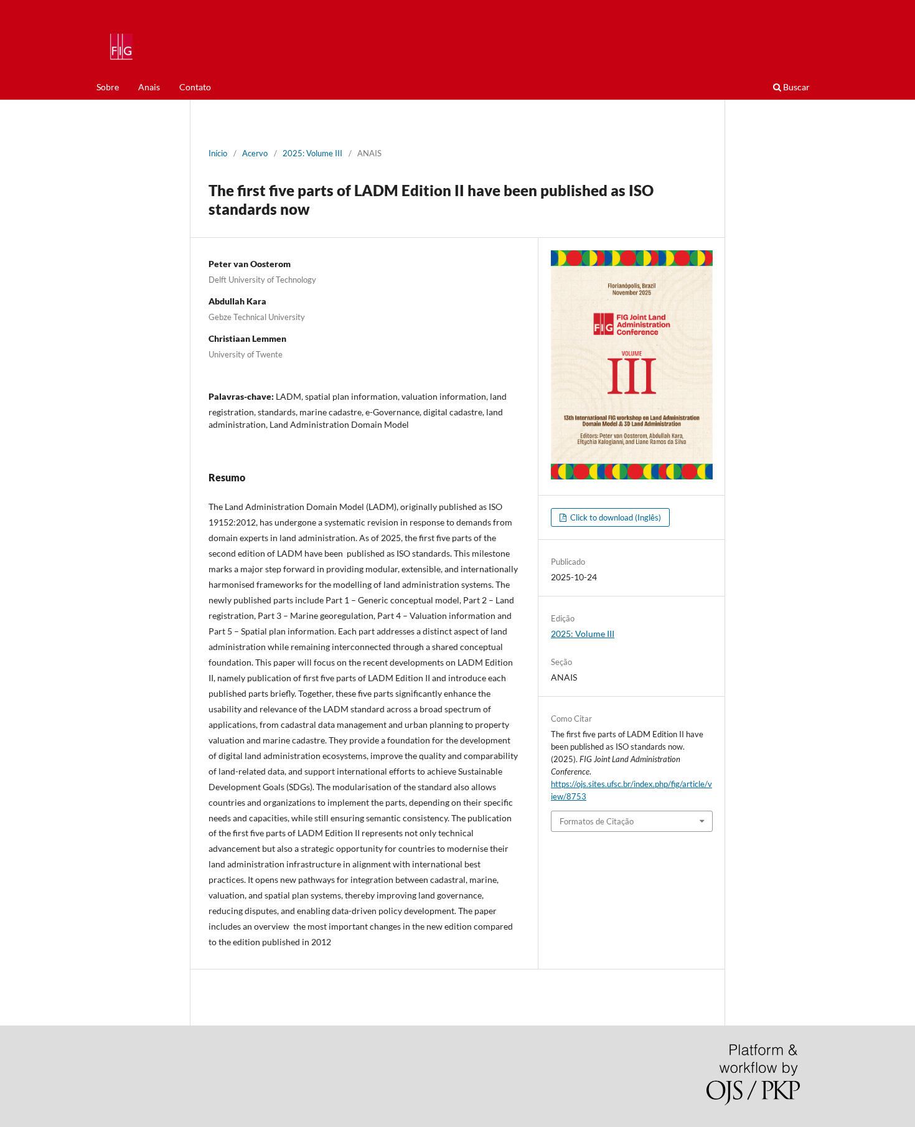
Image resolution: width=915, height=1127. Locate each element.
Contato (195, 87)
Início (218, 153)
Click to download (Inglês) (614, 517)
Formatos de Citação (597, 821)
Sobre (107, 87)
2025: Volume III (312, 153)
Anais (149, 87)
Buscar (795, 87)
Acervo (255, 153)
